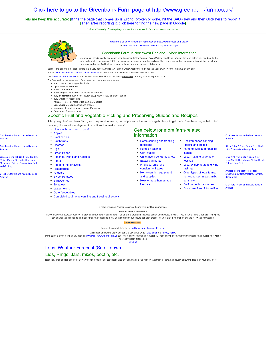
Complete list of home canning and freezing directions (87, 196)
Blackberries (61, 137)
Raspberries (61, 169)
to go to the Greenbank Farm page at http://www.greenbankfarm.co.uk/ (133, 9)
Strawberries (61, 180)
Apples (58, 133)
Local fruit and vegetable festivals (198, 158)
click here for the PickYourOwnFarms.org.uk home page (150, 45)
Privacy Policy (168, 232)
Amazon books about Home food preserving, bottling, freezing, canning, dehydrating (244, 173)
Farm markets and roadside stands (200, 151)
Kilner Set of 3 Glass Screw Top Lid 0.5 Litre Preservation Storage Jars (245, 148)
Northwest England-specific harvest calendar (77, 72)
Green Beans (62, 153)
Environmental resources (198, 184)
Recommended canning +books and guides (198, 143)
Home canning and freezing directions (157, 143)
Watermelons (62, 188)
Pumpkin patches (150, 149)
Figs (56, 149)
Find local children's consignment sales (152, 166)
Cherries (59, 145)
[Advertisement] (20, 83)
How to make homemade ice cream (155, 182)
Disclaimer (152, 232)
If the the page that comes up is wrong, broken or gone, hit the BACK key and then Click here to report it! (156, 19)
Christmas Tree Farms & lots (157, 156)
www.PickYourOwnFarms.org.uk (101, 235)
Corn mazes (147, 153)
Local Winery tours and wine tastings (200, 166)
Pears (57, 161)
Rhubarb (59, 172)
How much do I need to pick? (71, 129)
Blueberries (61, 141)
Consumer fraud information (200, 188)
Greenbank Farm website (64, 76)
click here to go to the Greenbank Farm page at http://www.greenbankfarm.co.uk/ (149, 41)
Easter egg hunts (150, 160)
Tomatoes (60, 184)
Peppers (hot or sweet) (68, 165)
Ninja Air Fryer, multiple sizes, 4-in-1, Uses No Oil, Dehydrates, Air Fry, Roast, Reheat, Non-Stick (245, 160)
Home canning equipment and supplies (156, 174)
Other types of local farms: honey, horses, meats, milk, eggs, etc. (200, 176)
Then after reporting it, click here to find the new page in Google (133, 23)
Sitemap (133, 241)
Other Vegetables (64, 192)
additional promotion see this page (148, 227)
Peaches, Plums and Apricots (72, 157)
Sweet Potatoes (63, 176)
